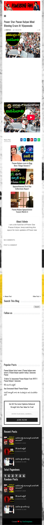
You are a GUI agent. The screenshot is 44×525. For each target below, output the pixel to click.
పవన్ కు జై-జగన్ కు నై (22, 459)
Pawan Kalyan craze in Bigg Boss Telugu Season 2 (22, 164)
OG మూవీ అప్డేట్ (9, 385)
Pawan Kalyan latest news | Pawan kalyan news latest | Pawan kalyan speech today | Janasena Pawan (20, 372)
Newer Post (8, 296)
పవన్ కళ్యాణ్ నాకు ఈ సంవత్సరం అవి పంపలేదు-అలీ (21, 393)
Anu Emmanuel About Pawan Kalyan (16, 389)
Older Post (36, 296)
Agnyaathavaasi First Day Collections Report (22, 187)
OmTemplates (27, 522)
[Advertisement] (22, 82)
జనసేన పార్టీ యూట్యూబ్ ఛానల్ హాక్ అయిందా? (26, 439)
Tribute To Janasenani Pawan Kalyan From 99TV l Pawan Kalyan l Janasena (20, 380)
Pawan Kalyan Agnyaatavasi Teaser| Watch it (22, 210)
